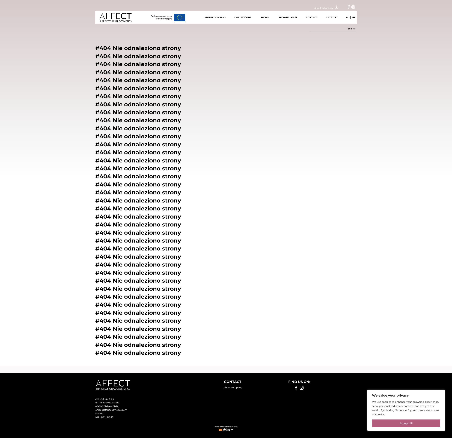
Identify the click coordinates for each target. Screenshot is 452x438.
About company (233, 387)
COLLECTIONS (242, 17)
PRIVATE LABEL (288, 17)
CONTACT (311, 17)
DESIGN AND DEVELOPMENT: (226, 427)
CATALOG (332, 17)
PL (347, 17)
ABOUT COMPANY (215, 17)
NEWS (265, 17)
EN (353, 17)
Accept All (406, 423)
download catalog (323, 8)
